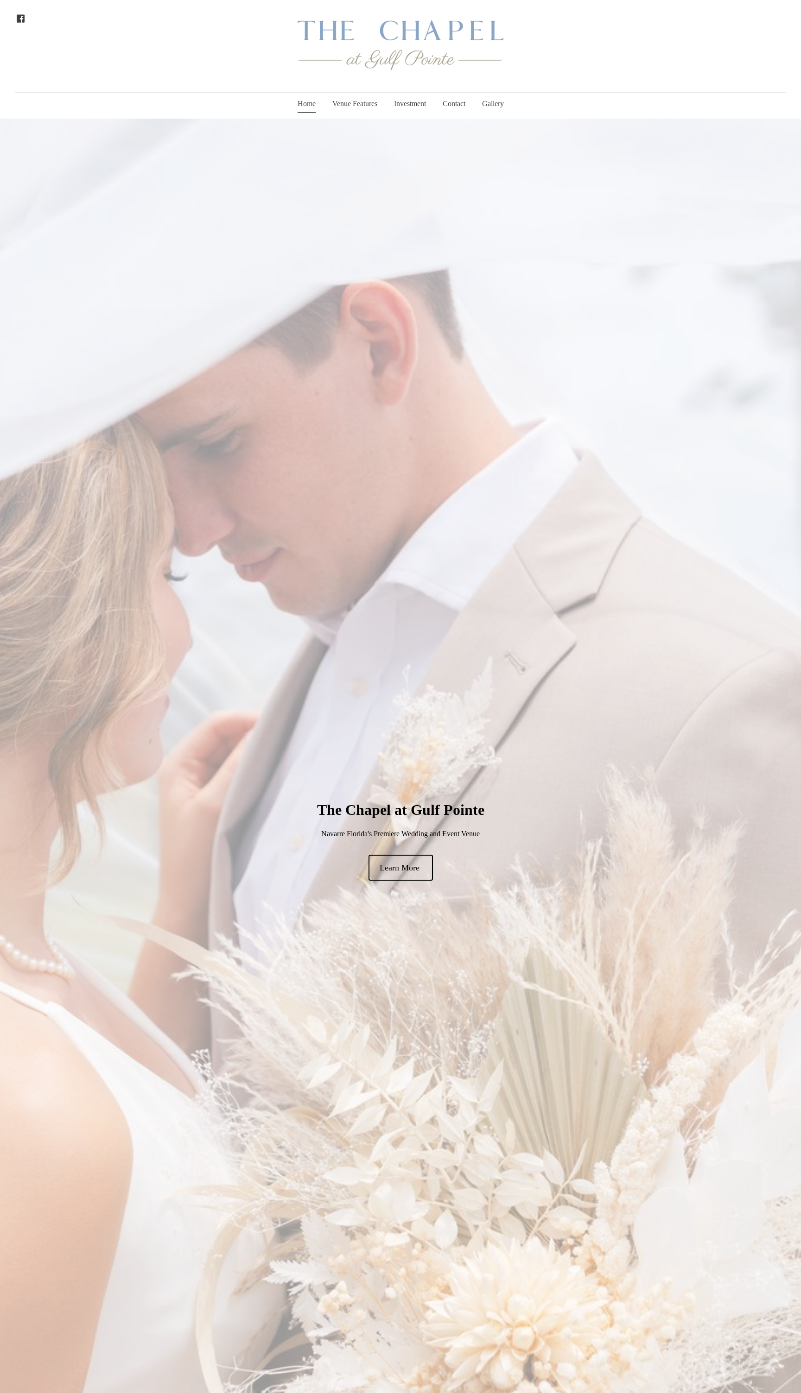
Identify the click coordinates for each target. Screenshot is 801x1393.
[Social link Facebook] (20, 18)
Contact (454, 103)
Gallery (493, 103)
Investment (410, 103)
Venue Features (354, 103)
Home (307, 103)
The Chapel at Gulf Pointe (400, 809)
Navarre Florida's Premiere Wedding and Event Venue (400, 834)
